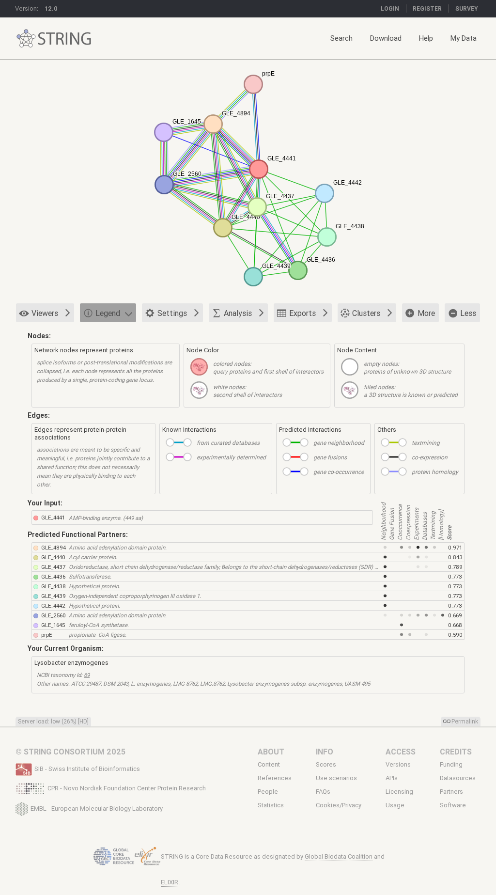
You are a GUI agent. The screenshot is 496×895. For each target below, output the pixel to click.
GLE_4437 (53, 566)
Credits (456, 751)
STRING (26, 38)
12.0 (51, 8)
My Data (463, 38)
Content (269, 764)
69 (87, 674)
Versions (398, 764)
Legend (107, 313)
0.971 (455, 547)
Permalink (464, 721)
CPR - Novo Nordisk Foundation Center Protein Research (126, 788)
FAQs (323, 792)
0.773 (455, 576)
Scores (326, 764)
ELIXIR (169, 882)
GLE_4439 (53, 595)
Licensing (399, 792)
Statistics (271, 805)
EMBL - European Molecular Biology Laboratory (97, 808)
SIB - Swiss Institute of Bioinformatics (87, 769)
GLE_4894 (53, 547)
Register (427, 8)
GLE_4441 (53, 517)
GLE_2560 (53, 615)
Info (324, 751)
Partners (451, 792)
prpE (46, 634)
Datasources (458, 778)
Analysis (238, 313)
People (268, 792)
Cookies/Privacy (338, 805)
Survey (466, 8)
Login (390, 8)
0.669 (455, 615)
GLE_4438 (53, 586)
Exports (302, 313)
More (426, 313)
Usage (395, 805)
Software (453, 805)
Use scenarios (336, 778)
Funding (451, 764)
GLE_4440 (53, 557)
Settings (172, 313)
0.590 (455, 634)
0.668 (455, 624)
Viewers (44, 313)
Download (386, 38)
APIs (392, 778)
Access (401, 751)
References (275, 778)
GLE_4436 (53, 576)
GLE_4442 (53, 605)
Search (341, 38)
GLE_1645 (53, 624)
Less (468, 313)
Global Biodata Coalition (338, 856)
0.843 (455, 557)
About (271, 751)
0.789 (455, 566)
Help (426, 38)
